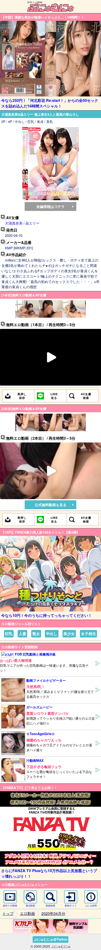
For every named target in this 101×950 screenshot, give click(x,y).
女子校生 (88, 633)
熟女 (36, 633)
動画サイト (71, 905)
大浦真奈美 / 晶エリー (22, 223)
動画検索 (50, 905)
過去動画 (30, 905)
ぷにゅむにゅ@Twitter (50, 939)
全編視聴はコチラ (50, 206)
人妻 (22, 633)
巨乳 (8, 633)
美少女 (69, 633)
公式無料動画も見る (50, 504)
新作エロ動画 (10, 905)
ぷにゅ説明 (91, 905)
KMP (9, 247)
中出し (51, 633)
